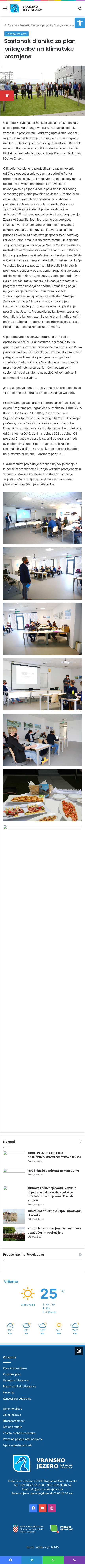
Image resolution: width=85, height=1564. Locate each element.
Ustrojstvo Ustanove (16, 1380)
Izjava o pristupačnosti (17, 1445)
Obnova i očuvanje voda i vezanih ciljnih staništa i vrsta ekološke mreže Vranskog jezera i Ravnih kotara (52, 1194)
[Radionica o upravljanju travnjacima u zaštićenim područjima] (14, 1234)
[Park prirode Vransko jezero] (26, 8)
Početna (12, 25)
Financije (8, 1392)
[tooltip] (7, 95)
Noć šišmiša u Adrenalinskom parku (53, 1171)
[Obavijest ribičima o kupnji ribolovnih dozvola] (14, 1216)
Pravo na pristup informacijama (23, 1439)
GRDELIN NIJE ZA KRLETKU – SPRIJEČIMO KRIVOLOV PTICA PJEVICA (54, 1155)
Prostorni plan (12, 1374)
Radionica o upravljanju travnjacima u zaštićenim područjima (54, 1231)
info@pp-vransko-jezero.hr (46, 1489)
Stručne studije (12, 1426)
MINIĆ (55, 1547)
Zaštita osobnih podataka (19, 1433)
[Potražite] (80, 9)
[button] (80, 23)
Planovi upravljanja (15, 1368)
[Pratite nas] (79, 1351)
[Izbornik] (5, 9)
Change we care (64, 25)
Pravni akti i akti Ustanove (19, 1386)
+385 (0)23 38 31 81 (31, 1485)
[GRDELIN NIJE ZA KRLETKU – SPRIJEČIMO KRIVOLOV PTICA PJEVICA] (14, 1158)
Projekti (24, 25)
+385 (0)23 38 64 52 (58, 1485)
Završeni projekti (41, 25)
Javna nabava (12, 1414)
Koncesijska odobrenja (17, 1398)
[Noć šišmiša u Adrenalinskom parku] (14, 1176)
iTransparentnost (14, 1420)
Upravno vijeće (12, 1408)
